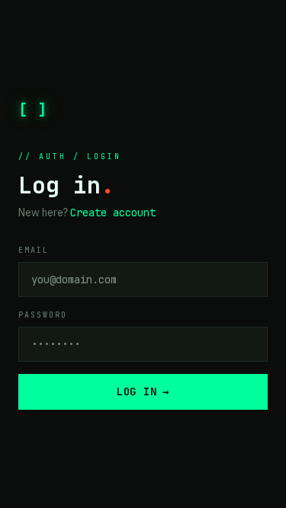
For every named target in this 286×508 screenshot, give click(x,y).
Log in (143, 391)
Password (42, 315)
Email (33, 250)
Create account (113, 212)
